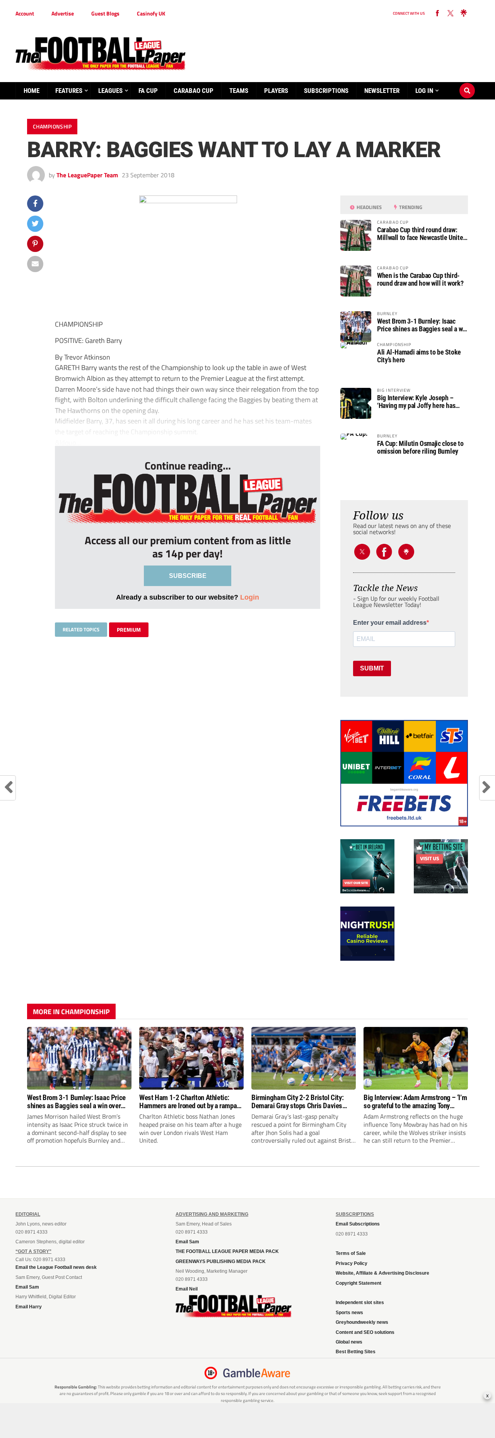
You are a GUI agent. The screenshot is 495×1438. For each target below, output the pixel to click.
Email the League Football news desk (56, 1267)
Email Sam (27, 1287)
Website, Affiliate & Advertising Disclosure (382, 1273)
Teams (238, 90)
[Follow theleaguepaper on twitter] (450, 13)
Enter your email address (390, 623)
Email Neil (187, 1289)
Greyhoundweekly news (362, 1322)
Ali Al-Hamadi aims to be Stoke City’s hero (419, 356)
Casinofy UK (151, 13)
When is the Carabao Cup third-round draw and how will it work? (420, 279)
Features (68, 90)
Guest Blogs (105, 13)
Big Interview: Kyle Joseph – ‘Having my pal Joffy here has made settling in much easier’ (416, 402)
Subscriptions (326, 90)
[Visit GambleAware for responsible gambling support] (256, 1373)
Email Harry (28, 1306)
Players (276, 90)
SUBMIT (372, 668)
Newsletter (381, 90)
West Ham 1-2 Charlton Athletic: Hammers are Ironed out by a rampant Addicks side (190, 1101)
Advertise (62, 13)
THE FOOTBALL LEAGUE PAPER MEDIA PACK (227, 1251)
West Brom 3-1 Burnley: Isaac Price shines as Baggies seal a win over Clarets (422, 325)
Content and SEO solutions (365, 1332)
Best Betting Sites (356, 1351)
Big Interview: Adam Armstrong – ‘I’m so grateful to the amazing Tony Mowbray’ (415, 1101)
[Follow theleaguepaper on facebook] (437, 13)
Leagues (110, 90)
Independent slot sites (360, 1302)
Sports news (349, 1312)
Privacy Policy (351, 1263)
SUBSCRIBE (188, 575)
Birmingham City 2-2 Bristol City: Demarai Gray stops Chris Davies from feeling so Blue (297, 1101)
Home (31, 90)
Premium (129, 630)
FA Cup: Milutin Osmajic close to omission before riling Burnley (420, 447)
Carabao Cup (193, 90)
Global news (349, 1342)
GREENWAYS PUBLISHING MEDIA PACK (221, 1261)
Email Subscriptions (358, 1224)
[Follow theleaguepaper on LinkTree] (463, 13)
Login (249, 597)
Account (24, 13)
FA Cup (148, 90)
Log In (424, 90)
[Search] (467, 83)
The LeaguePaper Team (87, 175)
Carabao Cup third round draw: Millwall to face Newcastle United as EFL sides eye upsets (421, 234)
